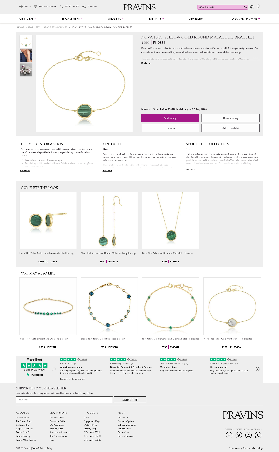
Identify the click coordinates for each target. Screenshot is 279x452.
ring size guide (120, 160)
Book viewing (230, 118)
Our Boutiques (22, 417)
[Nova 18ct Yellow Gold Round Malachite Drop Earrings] (109, 220)
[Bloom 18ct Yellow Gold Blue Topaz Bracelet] (109, 306)
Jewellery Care (56, 428)
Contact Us (123, 417)
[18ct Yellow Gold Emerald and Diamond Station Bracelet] (170, 306)
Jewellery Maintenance (60, 432)
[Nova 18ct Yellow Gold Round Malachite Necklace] (170, 220)
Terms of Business (125, 436)
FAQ (52, 440)
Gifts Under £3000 (92, 440)
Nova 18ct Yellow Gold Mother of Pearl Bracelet (227, 339)
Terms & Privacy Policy (42, 448)
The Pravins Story (24, 421)
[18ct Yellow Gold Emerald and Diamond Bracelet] (48, 306)
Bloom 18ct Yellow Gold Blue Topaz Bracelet (103, 339)
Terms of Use (123, 432)
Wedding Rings (90, 425)
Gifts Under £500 (92, 432)
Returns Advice (124, 428)
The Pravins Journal (58, 436)
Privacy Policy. (86, 393)
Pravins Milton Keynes (26, 440)
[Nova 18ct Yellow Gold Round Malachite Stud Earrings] (48, 220)
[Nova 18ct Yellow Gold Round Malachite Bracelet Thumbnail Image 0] (84, 83)
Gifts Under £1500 (92, 436)
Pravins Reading (23, 436)
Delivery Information (127, 425)
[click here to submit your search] (245, 8)
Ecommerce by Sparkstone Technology (246, 448)
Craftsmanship (22, 425)
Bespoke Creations (24, 428)
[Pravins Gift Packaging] (26, 70)
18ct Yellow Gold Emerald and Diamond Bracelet (43, 339)
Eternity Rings (90, 428)
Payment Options (126, 421)
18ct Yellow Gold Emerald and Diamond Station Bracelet (170, 339)
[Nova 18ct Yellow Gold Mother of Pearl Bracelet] (232, 306)
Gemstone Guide (57, 421)
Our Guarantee (57, 425)
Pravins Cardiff (22, 432)
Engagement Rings (92, 421)
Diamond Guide (57, 417)
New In (87, 417)
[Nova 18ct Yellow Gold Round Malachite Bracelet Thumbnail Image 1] (26, 55)
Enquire (170, 128)
